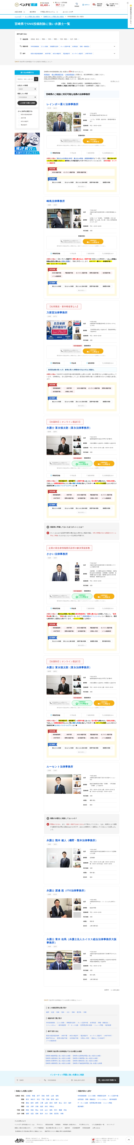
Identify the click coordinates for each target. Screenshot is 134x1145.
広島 (41, 1110)
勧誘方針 (67, 1128)
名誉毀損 (75, 46)
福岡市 (55, 431)
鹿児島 (79, 1012)
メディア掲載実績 (39, 1128)
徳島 (51, 1110)
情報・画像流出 (84, 46)
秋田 (47, 1095)
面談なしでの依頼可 (98, 1038)
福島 (57, 1095)
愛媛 (60, 1110)
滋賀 (41, 1106)
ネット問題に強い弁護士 (32, 16)
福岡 (47, 1012)
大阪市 (55, 205)
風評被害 (108, 1025)
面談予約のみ (50, 1038)
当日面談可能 (74, 1038)
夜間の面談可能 (62, 1038)
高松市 (55, 108)
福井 (69, 1103)
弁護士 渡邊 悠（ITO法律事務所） (67, 890)
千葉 (43, 1099)
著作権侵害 (62, 1025)
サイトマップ (110, 1124)
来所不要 (48, 53)
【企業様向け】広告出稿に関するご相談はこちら (28, 1131)
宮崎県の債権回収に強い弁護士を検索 (85, 1061)
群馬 (52, 1099)
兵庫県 (49, 316)
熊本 (62, 1012)
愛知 (27, 1103)
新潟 (51, 1103)
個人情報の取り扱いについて (54, 1128)
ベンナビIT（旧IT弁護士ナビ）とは (24, 1124)
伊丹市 (55, 894)
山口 (46, 1110)
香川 (55, 1110)
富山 (60, 1103)
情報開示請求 (54, 46)
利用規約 (47, 74)
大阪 (27, 1106)
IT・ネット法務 (73, 1025)
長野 (55, 1103)
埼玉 (38, 1099)
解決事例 (33, 12)
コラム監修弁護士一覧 (98, 1124)
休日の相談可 (57, 53)
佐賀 (52, 1012)
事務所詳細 (56, 153)
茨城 (47, 1099)
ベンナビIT (18, 16)
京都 (36, 1106)
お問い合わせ (96, 1128)
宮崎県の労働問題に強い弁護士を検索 (85, 1058)
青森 (33, 1095)
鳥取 (27, 1110)
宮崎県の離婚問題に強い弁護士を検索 (58, 1055)
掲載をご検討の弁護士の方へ (23, 1128)
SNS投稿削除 (35, 46)
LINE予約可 (88, 53)
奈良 (46, 1106)
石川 (65, 1103)
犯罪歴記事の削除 (86, 1025)
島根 (32, 1110)
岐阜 (32, 1103)
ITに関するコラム (84, 1124)
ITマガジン (40, 1124)
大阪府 (49, 205)
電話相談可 (66, 53)
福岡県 (49, 431)
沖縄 (84, 1012)
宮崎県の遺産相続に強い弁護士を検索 (58, 1058)
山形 (52, 1095)
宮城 (43, 1095)
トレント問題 (98, 1025)
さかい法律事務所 (57, 553)
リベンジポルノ (51, 1025)
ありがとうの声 (68, 12)
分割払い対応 (85, 1038)
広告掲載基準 (76, 1128)
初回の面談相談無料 (37, 53)
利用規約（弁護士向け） (70, 1124)
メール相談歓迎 (51, 1040)
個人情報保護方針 (57, 74)
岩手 (38, 1095)
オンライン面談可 (77, 53)
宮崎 (73, 1012)
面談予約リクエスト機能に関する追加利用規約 (58, 1131)
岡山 (36, 1110)
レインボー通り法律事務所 (63, 104)
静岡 (36, 1103)
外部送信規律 (86, 1128)
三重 (41, 1103)
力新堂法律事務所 (57, 312)
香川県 (49, 108)
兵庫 (32, 1106)
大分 (68, 1012)
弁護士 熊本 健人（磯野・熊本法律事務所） (72, 840)
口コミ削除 (44, 46)
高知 (65, 1110)
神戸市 (55, 316)
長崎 (57, 1012)
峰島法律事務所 (56, 201)
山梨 (46, 1103)
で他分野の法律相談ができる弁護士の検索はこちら (33, 61)
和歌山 (52, 1106)
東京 (27, 1099)
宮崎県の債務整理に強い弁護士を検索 (58, 1063)
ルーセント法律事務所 (60, 766)
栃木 (57, 1099)
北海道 (28, 1095)
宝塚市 (55, 770)
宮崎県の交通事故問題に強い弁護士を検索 (86, 1055)
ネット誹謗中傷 (65, 46)
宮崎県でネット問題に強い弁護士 (53, 16)
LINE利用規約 (69, 74)
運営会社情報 (49, 1124)
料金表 (74, 363)
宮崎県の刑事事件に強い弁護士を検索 (58, 1061)
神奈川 (33, 1099)
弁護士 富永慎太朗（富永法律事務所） (69, 427)
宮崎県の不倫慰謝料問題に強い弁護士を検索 (87, 1063)
